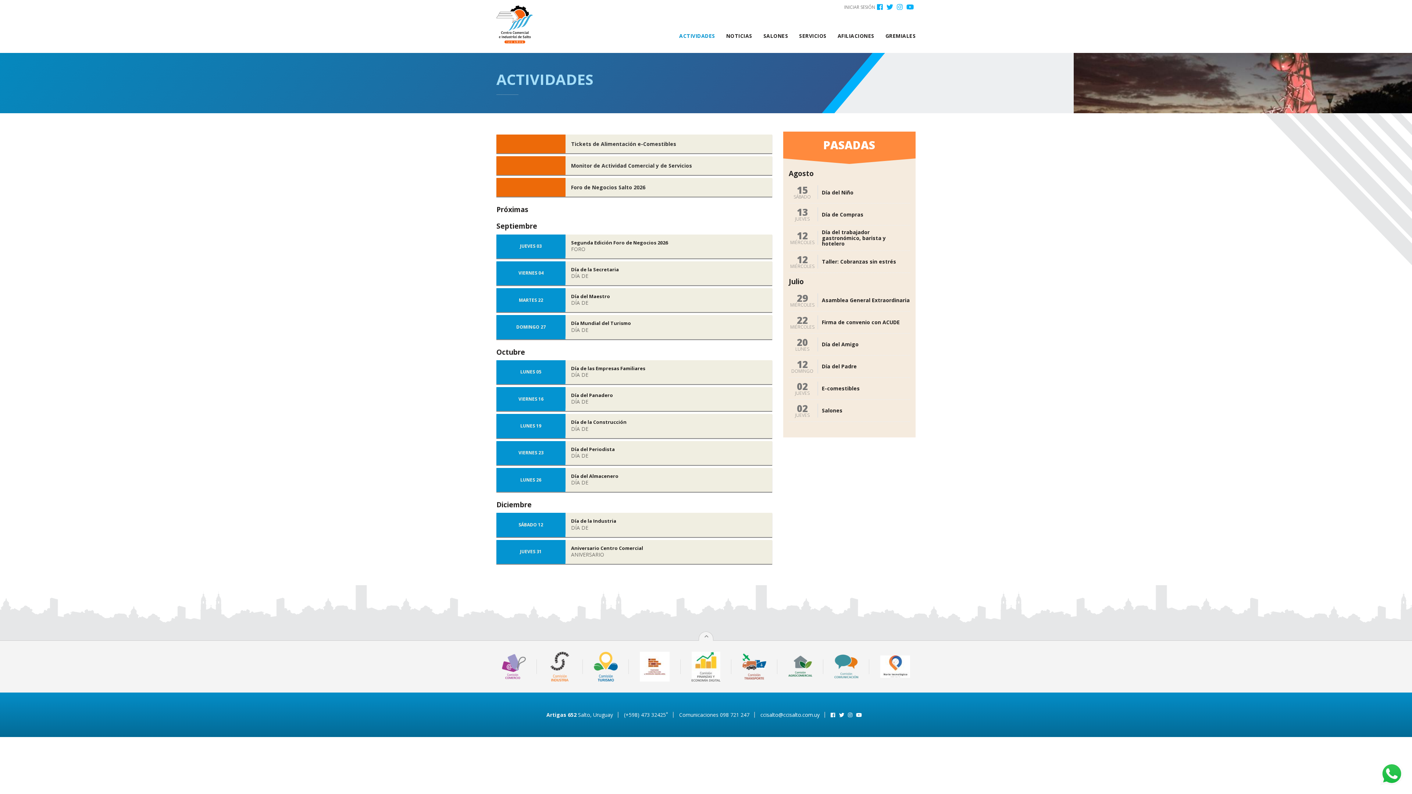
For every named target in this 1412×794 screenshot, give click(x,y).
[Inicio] (517, 24)
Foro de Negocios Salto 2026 (608, 187)
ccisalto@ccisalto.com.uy (790, 714)
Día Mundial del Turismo (601, 323)
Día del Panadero (592, 395)
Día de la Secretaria (595, 269)
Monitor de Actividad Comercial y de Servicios (631, 165)
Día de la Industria (593, 521)
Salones (775, 35)
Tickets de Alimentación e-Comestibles (623, 143)
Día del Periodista (593, 449)
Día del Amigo (840, 344)
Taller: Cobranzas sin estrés (859, 261)
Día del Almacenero (594, 476)
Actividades (697, 35)
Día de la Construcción (599, 422)
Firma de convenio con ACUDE (861, 322)
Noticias (739, 35)
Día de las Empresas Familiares (608, 368)
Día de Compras (842, 214)
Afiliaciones (856, 35)
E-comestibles (841, 388)
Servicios (813, 35)
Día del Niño (837, 192)
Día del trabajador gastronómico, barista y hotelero (854, 238)
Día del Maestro (590, 296)
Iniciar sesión (859, 7)
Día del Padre (839, 366)
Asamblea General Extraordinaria (866, 300)
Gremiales (900, 35)
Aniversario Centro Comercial (607, 548)
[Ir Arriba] (706, 636)
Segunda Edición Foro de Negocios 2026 (619, 242)
